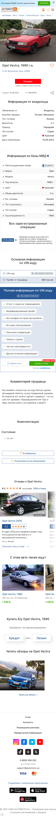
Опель (21, 15)
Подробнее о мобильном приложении (28, 783)
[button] (53, 9)
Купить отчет (44, 363)
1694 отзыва (39, 488)
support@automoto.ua (28, 768)
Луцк (42, 15)
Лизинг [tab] (41, 638)
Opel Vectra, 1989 (12, 594)
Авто (15, 15)
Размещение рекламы (28, 727)
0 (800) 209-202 (28, 760)
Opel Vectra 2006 (12, 520)
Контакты (28, 722)
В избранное (29, 453)
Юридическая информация (28, 732)
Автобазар (6, 15)
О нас (28, 717)
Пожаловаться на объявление (29, 461)
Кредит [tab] (14, 638)
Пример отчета (15, 363)
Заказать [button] (44, 3)
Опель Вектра (32, 15)
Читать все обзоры (27, 694)
